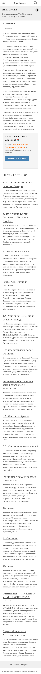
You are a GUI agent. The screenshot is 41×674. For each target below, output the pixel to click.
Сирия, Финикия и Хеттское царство (14, 633)
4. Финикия (10, 538)
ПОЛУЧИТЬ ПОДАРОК (17, 158)
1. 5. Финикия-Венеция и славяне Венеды (19, 184)
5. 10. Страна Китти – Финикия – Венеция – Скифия (16, 217)
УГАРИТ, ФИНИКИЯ (16, 251)
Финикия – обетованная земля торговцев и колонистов (18, 384)
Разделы (24, 664)
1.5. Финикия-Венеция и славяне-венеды (18, 317)
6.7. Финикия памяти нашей (20, 446)
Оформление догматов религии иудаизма (18, 671)
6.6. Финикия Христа (16, 416)
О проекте (14, 664)
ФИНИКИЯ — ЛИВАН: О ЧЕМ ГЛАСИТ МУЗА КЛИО (19, 597)
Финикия (8, 508)
